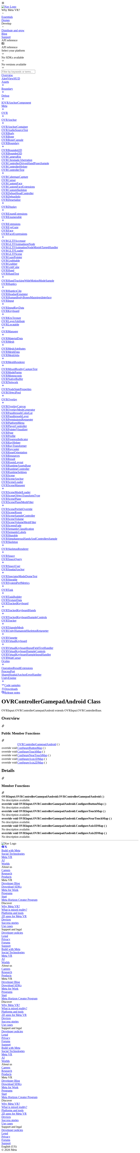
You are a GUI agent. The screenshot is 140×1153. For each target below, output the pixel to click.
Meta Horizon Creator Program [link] (19, 899)
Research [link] (6, 873)
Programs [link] (6, 893)
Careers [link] (5, 870)
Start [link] (4, 896)
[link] (8, 6)
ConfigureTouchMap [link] (29, 751)
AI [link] (3, 860)
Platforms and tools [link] (12, 913)
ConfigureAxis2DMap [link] (30, 762)
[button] (70, 3)
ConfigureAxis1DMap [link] (30, 758)
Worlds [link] (5, 863)
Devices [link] (6, 919)
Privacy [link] (5, 939)
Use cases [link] (7, 926)
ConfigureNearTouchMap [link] (32, 755)
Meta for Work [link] (9, 889)
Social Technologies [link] (13, 853)
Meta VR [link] (6, 857)
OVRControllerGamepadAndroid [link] (36, 744)
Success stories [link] (10, 922)
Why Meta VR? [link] (10, 906)
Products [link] (6, 876)
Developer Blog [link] (10, 883)
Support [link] (6, 945)
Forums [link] (5, 942)
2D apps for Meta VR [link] (14, 916)
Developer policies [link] (12, 932)
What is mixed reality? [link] (14, 909)
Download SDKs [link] (11, 886)
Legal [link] (4, 936)
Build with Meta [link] (10, 850)
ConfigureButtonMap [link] (29, 747)
